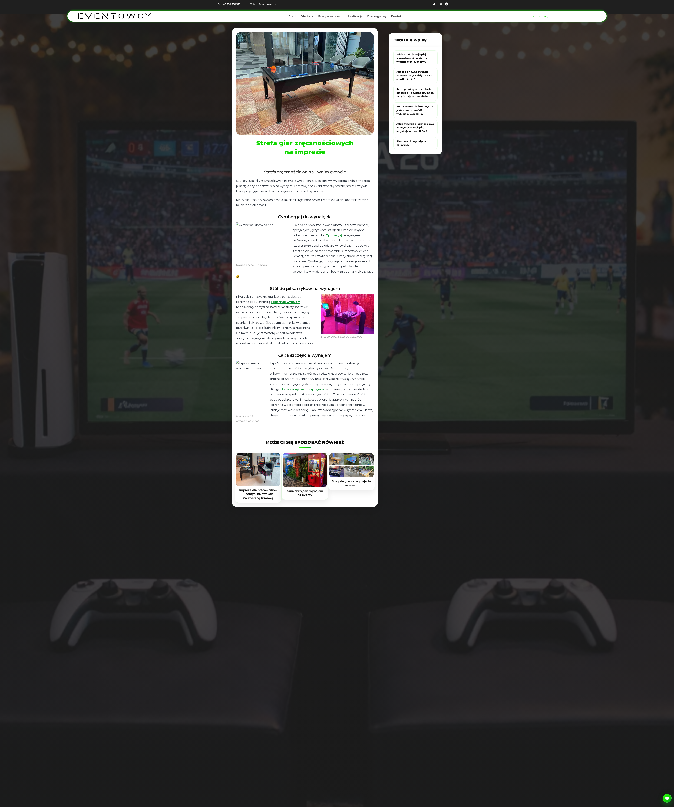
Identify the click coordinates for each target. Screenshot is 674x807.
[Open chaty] (667, 798)
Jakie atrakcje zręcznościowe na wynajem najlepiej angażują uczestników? (415, 127)
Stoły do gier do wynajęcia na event (351, 483)
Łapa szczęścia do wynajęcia (303, 389)
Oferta (305, 16)
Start (292, 16)
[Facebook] (447, 4)
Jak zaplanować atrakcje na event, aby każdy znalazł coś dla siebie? (414, 75)
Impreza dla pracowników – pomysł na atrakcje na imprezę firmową (258, 494)
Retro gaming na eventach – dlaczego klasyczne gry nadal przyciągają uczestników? (415, 93)
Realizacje (355, 16)
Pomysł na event (330, 16)
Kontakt (397, 16)
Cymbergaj (333, 235)
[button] (307, 16)
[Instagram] (440, 4)
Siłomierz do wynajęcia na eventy (411, 143)
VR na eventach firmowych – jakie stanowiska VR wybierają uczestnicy (414, 110)
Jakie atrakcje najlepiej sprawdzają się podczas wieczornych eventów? (411, 58)
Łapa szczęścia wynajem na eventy (305, 492)
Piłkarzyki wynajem (285, 302)
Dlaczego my (376, 16)
